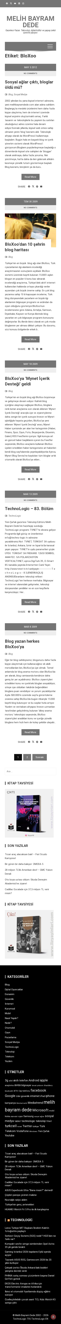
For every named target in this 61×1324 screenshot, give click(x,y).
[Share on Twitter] (33, 186)
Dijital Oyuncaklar (14, 989)
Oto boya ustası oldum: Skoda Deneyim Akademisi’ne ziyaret (26, 1176)
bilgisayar (26, 1085)
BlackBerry (48, 1085)
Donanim (9, 994)
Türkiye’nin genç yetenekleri (19, 1204)
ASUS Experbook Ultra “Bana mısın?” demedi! (29, 1190)
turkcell (11, 1126)
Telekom (9, 1056)
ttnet (49, 1121)
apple (44, 1080)
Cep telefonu (24, 1091)
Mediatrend (35, 1102)
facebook (38, 1090)
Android (33, 1080)
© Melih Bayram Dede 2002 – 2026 (30, 1315)
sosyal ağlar (39, 1116)
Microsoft (40, 1110)
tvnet (19, 1126)
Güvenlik (9, 999)
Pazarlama (10, 1037)
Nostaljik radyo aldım (16, 1199)
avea (17, 1085)
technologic (28, 1121)
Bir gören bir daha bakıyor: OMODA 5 (24, 864)
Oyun (7, 1032)
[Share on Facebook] (29, 186)
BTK (16, 1091)
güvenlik (25, 1096)
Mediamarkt (21, 1103)
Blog (10, 94)
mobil (51, 1111)
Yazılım (8, 1061)
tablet (17, 1121)
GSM (18, 1096)
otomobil (14, 1116)
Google (10, 1096)
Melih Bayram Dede (30, 22)
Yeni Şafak (43, 1131)
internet (35, 1096)
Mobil (8, 1013)
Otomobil (10, 1027)
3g (6, 1080)
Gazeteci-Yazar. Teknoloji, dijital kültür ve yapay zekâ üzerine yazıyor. (30, 31)
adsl (11, 1081)
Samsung (28, 1116)
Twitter (27, 1126)
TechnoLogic (14, 515)
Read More (30, 176)
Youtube (9, 1135)
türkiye (36, 1126)
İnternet (9, 1003)
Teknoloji (9, 1051)
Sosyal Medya (20, 94)
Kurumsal (10, 1008)
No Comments (30, 73)
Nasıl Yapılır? (11, 1018)
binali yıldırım (37, 1085)
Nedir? (8, 1022)
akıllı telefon (20, 1080)
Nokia (7, 1116)
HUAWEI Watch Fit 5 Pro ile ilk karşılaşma (27, 1209)
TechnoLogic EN (39, 1319)
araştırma (9, 1085)
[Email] (41, 186)
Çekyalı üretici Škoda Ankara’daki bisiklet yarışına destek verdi (26, 1269)
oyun (20, 1116)
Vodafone (22, 1131)
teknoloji (41, 1121)
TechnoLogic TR (21, 1319)
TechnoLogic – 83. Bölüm (29, 508)
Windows (33, 1131)
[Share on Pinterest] (37, 186)
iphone (50, 1096)
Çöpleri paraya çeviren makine (21, 1195)
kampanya (10, 1103)
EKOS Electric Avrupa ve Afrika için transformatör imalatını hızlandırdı (23, 1285)
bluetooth (9, 1091)
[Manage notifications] (53, 1316)
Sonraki (40, 757)
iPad (42, 1096)
